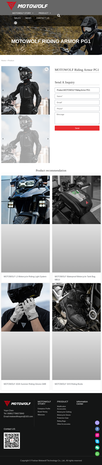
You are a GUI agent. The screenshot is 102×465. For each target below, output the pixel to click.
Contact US (9, 429)
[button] (58, 15)
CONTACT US (42, 18)
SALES (17, 18)
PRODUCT (43, 13)
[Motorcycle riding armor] (25, 90)
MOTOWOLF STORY (21, 13)
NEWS (28, 18)
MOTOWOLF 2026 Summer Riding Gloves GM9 (25, 384)
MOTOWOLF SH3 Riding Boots (69, 384)
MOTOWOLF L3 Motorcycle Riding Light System (25, 276)
